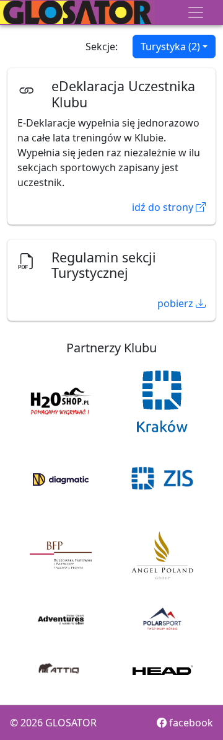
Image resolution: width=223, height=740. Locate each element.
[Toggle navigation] (195, 12)
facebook (190, 722)
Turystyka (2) (170, 46)
